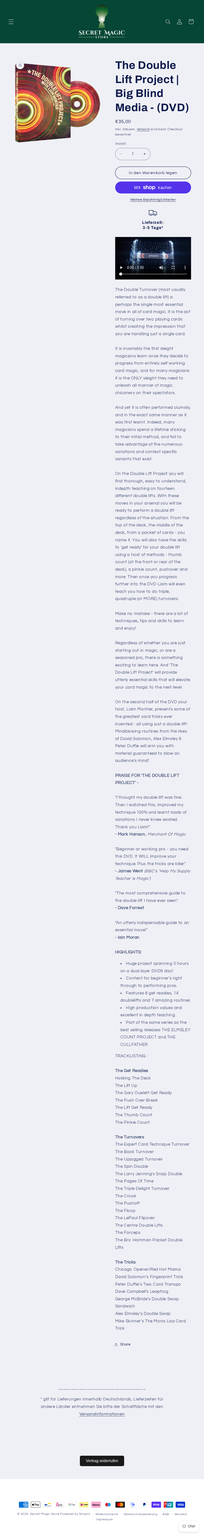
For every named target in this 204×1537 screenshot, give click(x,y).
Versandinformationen (102, 1414)
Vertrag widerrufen (102, 1461)
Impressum (104, 1519)
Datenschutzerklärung (140, 1514)
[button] (11, 21)
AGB (165, 1514)
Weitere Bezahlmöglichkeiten (153, 199)
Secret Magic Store (44, 1514)
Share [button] (125, 1344)
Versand (143, 129)
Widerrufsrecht (107, 1514)
